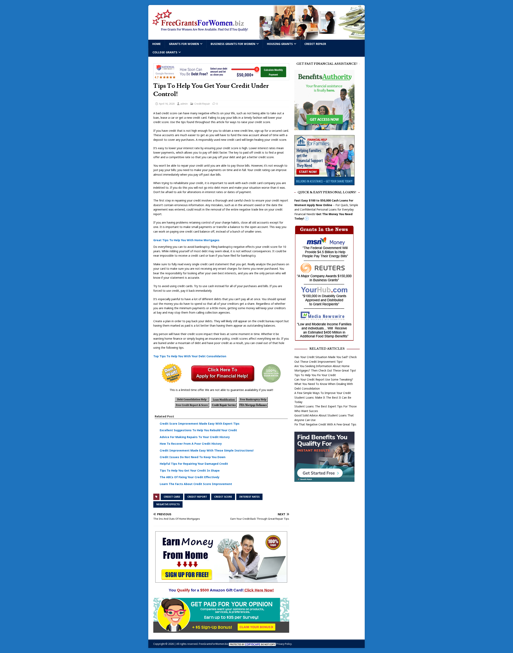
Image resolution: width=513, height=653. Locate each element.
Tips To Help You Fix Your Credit (315, 375)
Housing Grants (280, 44)
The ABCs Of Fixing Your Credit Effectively (189, 477)
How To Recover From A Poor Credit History (191, 443)
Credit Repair (315, 44)
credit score (223, 496)
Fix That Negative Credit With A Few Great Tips (325, 424)
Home (156, 44)
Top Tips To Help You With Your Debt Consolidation (189, 356)
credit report (197, 496)
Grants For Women (184, 44)
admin (184, 103)
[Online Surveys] (221, 630)
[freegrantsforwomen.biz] (256, 37)
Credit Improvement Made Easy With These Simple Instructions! (206, 450)
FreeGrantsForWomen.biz (213, 644)
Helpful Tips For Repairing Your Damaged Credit (194, 464)
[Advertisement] (327, 516)
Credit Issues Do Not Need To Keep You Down (192, 457)
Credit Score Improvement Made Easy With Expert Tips (199, 423)
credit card (172, 496)
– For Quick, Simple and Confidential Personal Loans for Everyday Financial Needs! (326, 209)
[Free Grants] (324, 183)
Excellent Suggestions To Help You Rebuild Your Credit (198, 430)
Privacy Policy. (284, 644)
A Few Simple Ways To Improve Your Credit (322, 393)
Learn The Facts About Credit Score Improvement (196, 484)
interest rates (249, 496)
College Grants (164, 52)
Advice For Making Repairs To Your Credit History (195, 437)
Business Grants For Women (233, 44)
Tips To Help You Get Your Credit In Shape (190, 470)
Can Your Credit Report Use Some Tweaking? (323, 379)
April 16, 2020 (167, 103)
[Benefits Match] (324, 479)
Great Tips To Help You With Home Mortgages (186, 240)
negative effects (168, 504)
